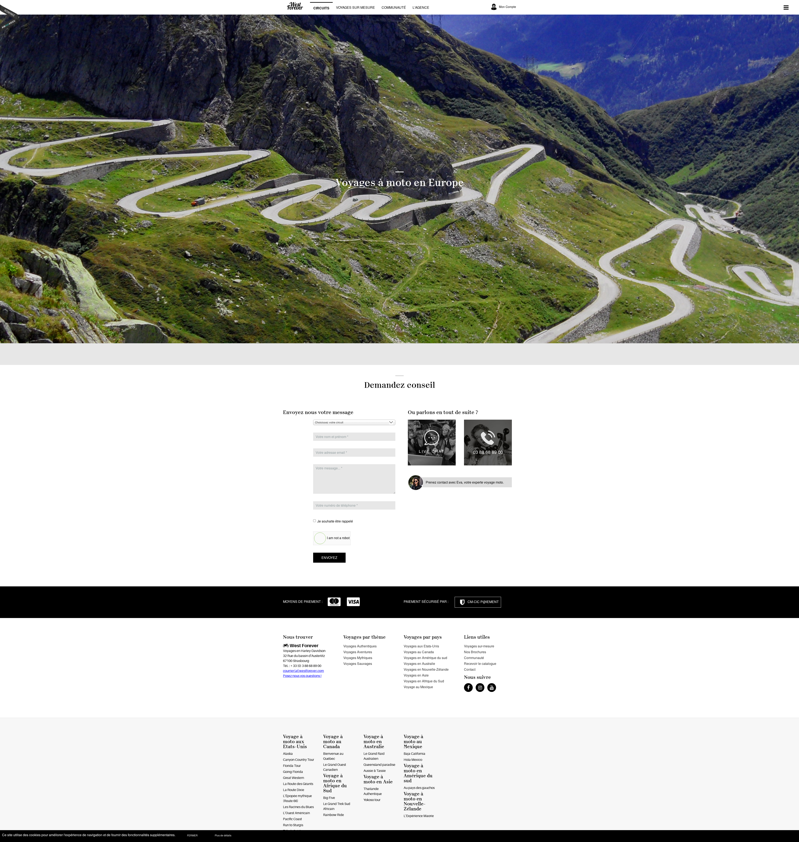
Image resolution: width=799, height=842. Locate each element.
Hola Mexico (413, 760)
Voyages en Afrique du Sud (424, 681)
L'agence (421, 7)
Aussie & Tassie (375, 771)
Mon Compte (507, 7)
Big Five (329, 798)
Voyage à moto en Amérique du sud (418, 773)
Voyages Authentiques (360, 646)
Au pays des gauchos (419, 788)
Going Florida (293, 772)
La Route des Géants (298, 784)
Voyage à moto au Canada (333, 741)
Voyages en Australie (419, 663)
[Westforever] (296, 7)
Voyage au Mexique (418, 686)
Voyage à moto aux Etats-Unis (295, 741)
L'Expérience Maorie (419, 816)
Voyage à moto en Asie (378, 779)
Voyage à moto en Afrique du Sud (335, 783)
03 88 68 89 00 (488, 452)
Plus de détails (223, 835)
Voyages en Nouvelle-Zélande (426, 669)
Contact (469, 669)
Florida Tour (292, 766)
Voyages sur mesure (355, 7)
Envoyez (329, 557)
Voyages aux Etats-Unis (421, 646)
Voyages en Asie (416, 675)
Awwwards (9, 18)
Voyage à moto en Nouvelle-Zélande (415, 801)
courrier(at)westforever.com (303, 671)
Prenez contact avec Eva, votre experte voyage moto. (465, 482)
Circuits (321, 8)
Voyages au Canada (419, 651)
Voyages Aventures (357, 651)
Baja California (414, 754)
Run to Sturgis (293, 825)
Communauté (394, 7)
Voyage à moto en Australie (374, 741)
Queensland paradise (379, 765)
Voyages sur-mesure (479, 646)
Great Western (293, 778)
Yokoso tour (372, 800)
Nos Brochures (475, 651)
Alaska (288, 754)
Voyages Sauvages (357, 663)
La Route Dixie (293, 790)
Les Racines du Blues (298, 807)
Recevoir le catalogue (480, 663)
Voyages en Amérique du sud (425, 657)
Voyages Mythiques (357, 657)
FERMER (192, 835)
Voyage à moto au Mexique (413, 741)
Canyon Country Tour (298, 760)
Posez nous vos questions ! (302, 676)
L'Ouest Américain (296, 813)
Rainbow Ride (333, 815)
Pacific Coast (292, 819)
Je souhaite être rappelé (335, 521)
